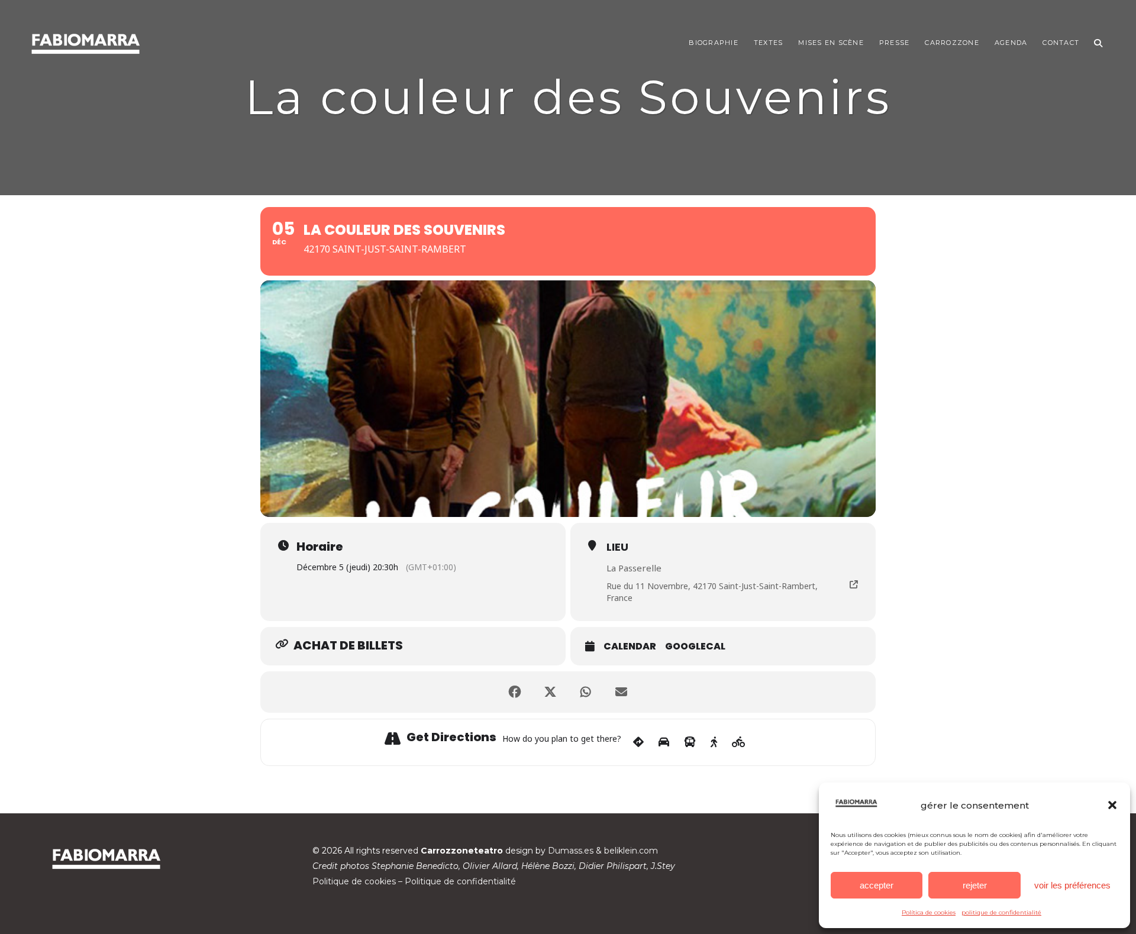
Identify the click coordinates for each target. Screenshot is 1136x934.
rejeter (975, 885)
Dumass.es (570, 850)
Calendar (630, 646)
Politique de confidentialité (460, 881)
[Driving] (664, 742)
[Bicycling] (738, 742)
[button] (1112, 805)
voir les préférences (1072, 885)
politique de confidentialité (1001, 912)
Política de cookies (929, 912)
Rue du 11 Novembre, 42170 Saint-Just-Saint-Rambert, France (712, 591)
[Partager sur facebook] (515, 692)
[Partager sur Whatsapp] (586, 692)
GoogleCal (695, 646)
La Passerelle (633, 568)
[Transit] (690, 742)
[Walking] (714, 742)
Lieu (617, 546)
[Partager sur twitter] (550, 692)
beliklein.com (631, 850)
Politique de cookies (354, 881)
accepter (876, 885)
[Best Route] (638, 742)
